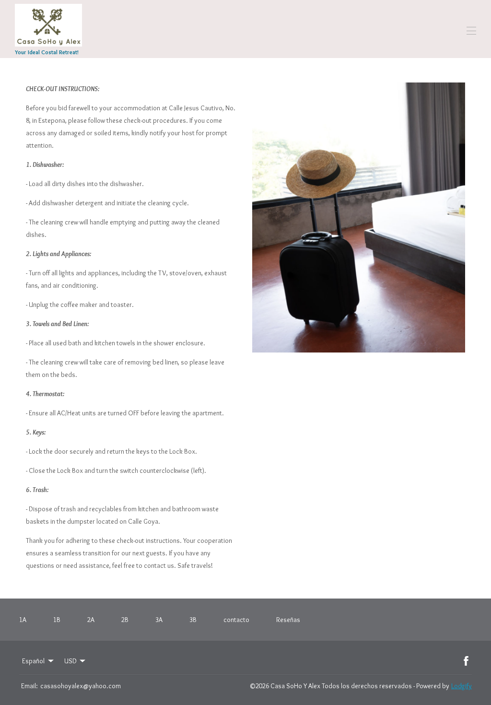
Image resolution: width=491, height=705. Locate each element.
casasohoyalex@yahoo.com (80, 686)
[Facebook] (466, 661)
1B (56, 619)
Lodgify (461, 686)
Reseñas (288, 619)
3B (193, 619)
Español (33, 661)
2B (125, 619)
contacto (236, 619)
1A (22, 619)
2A (90, 619)
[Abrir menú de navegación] (471, 31)
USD (70, 661)
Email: (29, 686)
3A (159, 619)
